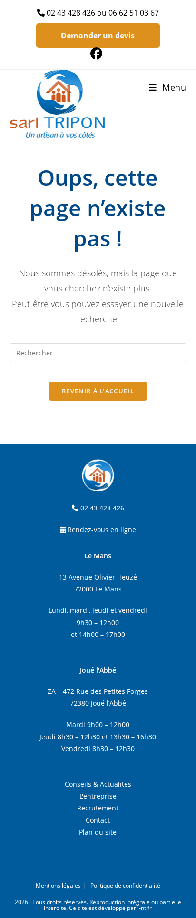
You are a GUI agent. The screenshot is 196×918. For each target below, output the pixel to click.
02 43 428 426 (71, 13)
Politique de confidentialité (125, 886)
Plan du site (98, 831)
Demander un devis (98, 35)
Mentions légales (58, 886)
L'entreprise (98, 795)
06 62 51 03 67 (133, 13)
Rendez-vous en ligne (102, 529)
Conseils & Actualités (98, 784)
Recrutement (97, 807)
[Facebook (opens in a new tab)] (97, 54)
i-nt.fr (144, 908)
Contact (98, 820)
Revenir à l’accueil (98, 391)
